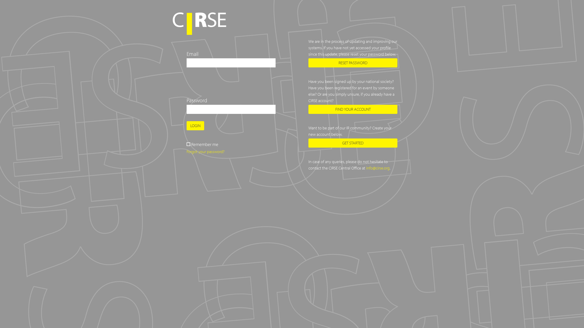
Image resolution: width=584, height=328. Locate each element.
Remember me (204, 144)
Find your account (353, 109)
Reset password (353, 62)
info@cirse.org (378, 168)
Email (192, 53)
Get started (353, 143)
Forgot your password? (205, 151)
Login (195, 125)
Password (197, 100)
